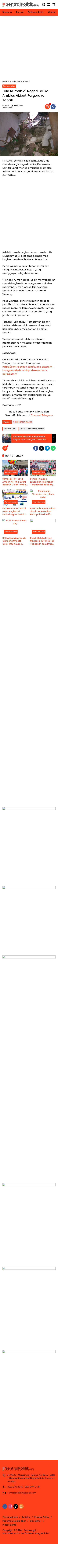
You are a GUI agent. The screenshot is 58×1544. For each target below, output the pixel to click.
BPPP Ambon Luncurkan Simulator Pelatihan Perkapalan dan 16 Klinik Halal (42, 511)
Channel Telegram (42, 415)
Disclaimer (35, 1520)
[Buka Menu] (49, 4)
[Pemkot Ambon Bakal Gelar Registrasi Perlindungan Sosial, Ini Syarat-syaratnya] (15, 497)
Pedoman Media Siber (14, 1520)
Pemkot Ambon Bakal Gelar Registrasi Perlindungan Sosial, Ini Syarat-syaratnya (14, 511)
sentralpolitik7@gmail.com (21, 1492)
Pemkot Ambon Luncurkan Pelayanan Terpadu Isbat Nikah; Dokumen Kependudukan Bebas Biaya (42, 482)
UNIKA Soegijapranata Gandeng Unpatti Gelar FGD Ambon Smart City (14, 541)
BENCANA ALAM (23, 422)
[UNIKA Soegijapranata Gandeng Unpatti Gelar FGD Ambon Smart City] (15, 527)
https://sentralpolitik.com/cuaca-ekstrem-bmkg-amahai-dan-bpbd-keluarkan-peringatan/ (27, 370)
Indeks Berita (9, 1524)
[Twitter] (41, 448)
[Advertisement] (29, 48)
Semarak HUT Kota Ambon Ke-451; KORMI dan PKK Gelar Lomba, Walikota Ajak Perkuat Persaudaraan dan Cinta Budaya (14, 482)
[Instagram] (10, 1506)
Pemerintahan (9, 86)
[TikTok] (15, 1506)
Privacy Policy (41, 1517)
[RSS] (21, 1506)
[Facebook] (35, 448)
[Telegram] (47, 448)
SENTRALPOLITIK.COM (13, 1533)
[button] (44, 4)
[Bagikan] (53, 106)
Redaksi (5, 106)
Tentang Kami (10, 1517)
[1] (47, 106)
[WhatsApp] (53, 448)
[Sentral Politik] (20, 4)
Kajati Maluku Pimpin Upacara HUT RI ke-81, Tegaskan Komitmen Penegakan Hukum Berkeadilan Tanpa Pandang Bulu (42, 541)
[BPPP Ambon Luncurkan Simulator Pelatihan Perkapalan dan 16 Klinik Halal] (43, 497)
